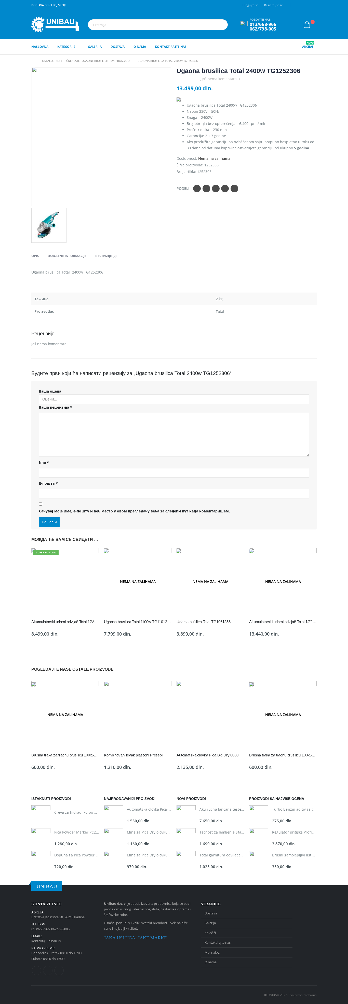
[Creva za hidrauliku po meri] (40, 814)
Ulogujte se (250, 5)
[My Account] (295, 24)
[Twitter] (305, 5)
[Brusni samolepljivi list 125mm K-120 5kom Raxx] (258, 860)
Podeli (183, 188)
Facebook (197, 188)
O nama (139, 47)
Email (234, 188)
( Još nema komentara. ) (220, 78)
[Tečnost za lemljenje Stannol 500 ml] (186, 837)
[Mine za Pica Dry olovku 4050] (113, 860)
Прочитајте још (163, 556)
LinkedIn (216, 188)
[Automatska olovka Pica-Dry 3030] (113, 814)
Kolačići (210, 932)
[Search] (222, 25)
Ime (44, 462)
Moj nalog (212, 952)
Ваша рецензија (55, 407)
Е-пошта (48, 483)
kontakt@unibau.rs (46, 941)
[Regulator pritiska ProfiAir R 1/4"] (258, 837)
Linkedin (59, 970)
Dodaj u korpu (90, 556)
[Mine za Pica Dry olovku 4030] (113, 837)
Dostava (118, 47)
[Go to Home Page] (33, 61)
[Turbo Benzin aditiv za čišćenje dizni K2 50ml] (258, 814)
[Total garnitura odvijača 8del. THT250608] (186, 860)
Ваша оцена (50, 391)
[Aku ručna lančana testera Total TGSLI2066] (186, 814)
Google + (225, 188)
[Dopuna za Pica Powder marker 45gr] (40, 860)
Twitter (206, 188)
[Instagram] (313, 5)
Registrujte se (273, 5)
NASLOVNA (39, 47)
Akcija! (308, 47)
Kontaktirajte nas (170, 47)
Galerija (95, 47)
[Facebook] (297, 5)
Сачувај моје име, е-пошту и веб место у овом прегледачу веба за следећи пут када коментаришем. (134, 511)
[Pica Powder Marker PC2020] (40, 837)
